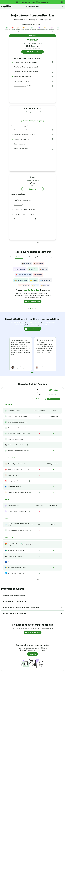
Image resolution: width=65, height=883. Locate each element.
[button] (62, 2)
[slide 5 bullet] (35, 308)
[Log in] (62, 6)
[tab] (11, 257)
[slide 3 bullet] (32, 308)
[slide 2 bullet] (30, 308)
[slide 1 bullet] (28, 308)
